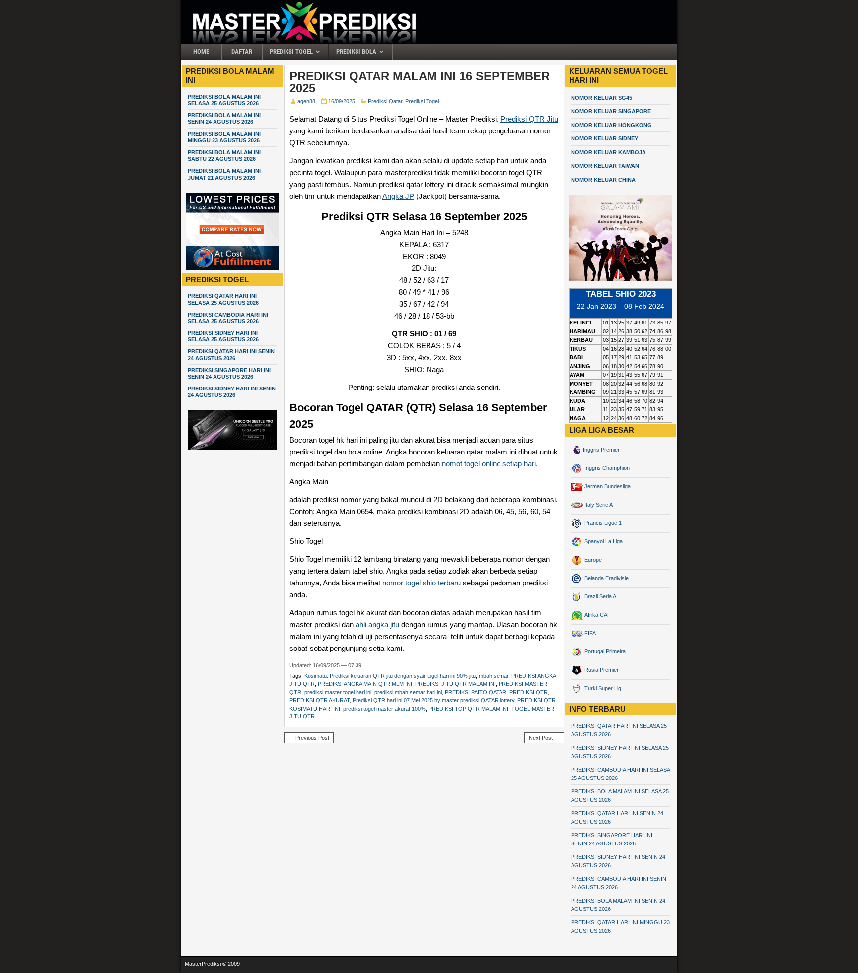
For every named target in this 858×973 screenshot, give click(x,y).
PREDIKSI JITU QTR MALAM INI (455, 684)
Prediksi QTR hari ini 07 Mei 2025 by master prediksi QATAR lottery (433, 700)
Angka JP (398, 196)
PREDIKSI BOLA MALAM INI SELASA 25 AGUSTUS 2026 (224, 100)
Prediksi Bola (356, 51)
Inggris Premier (601, 450)
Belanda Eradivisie (606, 578)
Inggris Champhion (606, 468)
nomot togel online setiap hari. (490, 463)
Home (201, 51)
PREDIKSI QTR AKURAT (319, 700)
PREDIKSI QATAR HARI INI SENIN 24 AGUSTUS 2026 (231, 354)
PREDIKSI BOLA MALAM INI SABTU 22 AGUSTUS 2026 (224, 155)
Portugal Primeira (604, 651)
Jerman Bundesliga (607, 486)
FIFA (589, 633)
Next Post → (544, 738)
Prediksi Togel (291, 51)
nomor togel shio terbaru (421, 583)
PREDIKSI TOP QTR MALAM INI (468, 709)
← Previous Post (308, 738)
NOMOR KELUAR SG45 (601, 98)
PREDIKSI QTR (528, 692)
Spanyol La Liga (603, 541)
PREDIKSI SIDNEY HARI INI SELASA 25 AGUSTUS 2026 (223, 336)
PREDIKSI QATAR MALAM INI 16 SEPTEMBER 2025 (419, 82)
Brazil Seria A (599, 596)
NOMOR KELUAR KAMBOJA (608, 152)
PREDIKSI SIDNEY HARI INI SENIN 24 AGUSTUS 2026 (232, 392)
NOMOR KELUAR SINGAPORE (611, 111)
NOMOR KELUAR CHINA (603, 180)
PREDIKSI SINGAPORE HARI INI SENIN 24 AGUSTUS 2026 (229, 373)
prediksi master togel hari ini (337, 692)
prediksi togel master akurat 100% (384, 709)
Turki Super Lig (602, 688)
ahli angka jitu (377, 624)
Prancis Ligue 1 (602, 523)
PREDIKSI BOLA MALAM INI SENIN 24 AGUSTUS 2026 (224, 118)
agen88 (306, 101)
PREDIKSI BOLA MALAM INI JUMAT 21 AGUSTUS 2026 (224, 174)
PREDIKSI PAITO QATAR (475, 692)
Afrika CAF (597, 615)
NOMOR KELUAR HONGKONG (611, 125)
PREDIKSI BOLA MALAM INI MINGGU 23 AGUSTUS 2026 (224, 137)
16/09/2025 (341, 101)
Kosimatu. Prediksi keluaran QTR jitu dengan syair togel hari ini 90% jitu (390, 676)
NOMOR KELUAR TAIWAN (605, 166)
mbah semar (493, 676)
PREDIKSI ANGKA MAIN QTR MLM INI (365, 684)
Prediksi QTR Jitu (529, 119)
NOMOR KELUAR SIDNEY (604, 138)
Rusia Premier (601, 670)
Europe (592, 560)
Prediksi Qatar (385, 101)
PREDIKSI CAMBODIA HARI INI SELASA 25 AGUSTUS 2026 (228, 318)
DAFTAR (241, 51)
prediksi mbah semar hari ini (408, 692)
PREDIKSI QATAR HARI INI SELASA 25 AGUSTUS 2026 (223, 299)
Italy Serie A (598, 505)
